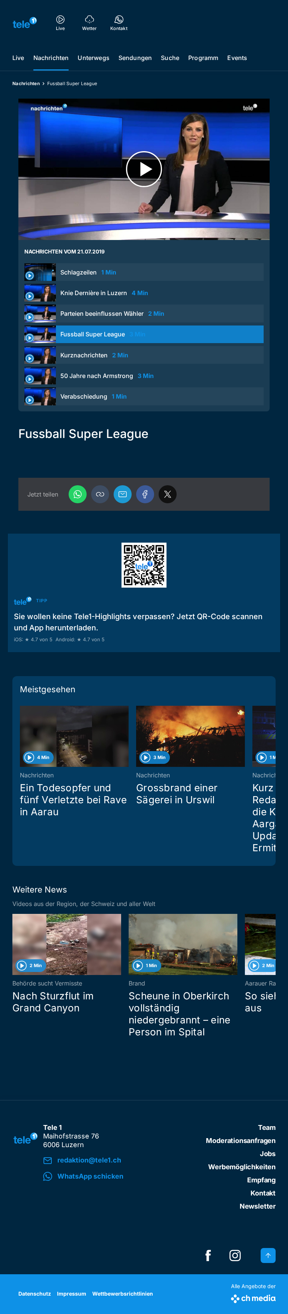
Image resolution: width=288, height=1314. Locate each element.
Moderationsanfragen (241, 1140)
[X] (168, 494)
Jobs (268, 1154)
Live (18, 58)
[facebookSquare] (208, 1255)
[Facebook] (145, 494)
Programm (203, 58)
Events (237, 58)
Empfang (261, 1180)
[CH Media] (253, 1297)
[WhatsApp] (78, 494)
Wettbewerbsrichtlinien (122, 1293)
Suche (170, 58)
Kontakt (263, 1193)
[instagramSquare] (235, 1255)
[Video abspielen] (144, 169)
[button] (100, 494)
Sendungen (135, 58)
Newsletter (258, 1206)
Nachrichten (51, 58)
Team (267, 1127)
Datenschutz (34, 1293)
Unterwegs (93, 58)
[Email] (123, 494)
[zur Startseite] (25, 23)
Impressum (71, 1293)
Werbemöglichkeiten (242, 1167)
